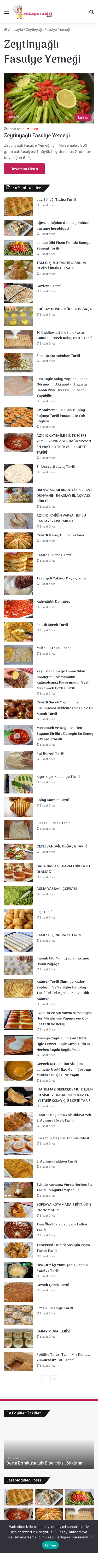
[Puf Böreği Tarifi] (18, 760)
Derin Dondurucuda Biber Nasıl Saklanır (45, 1463)
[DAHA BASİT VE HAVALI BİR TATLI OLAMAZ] (18, 872)
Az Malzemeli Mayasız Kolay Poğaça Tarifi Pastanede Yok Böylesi (61, 415)
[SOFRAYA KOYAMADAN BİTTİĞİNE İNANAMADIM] (18, 1210)
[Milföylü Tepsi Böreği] (18, 655)
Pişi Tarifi (45, 912)
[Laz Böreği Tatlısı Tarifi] (18, 206)
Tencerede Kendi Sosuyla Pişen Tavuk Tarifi (63, 1248)
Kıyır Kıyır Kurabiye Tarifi (58, 777)
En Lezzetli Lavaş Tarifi (56, 467)
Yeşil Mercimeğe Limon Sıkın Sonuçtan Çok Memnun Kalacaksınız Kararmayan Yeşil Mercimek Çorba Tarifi (63, 679)
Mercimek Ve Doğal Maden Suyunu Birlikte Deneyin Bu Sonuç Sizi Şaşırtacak (65, 733)
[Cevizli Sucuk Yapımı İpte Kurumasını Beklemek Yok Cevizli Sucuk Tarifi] (18, 709)
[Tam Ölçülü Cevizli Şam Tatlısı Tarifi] (18, 1230)
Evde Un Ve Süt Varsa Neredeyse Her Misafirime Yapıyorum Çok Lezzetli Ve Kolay (64, 1018)
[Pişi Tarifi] (18, 919)
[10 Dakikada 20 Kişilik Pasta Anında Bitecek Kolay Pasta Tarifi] (18, 339)
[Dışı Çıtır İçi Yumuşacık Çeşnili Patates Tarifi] (18, 1270)
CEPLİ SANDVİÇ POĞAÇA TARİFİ (62, 847)
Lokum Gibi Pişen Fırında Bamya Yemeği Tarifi (63, 246)
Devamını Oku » (24, 169)
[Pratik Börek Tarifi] (18, 632)
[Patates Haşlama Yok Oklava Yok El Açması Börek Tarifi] (18, 1122)
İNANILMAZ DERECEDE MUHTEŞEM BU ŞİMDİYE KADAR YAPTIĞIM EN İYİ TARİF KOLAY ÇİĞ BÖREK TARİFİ (65, 1095)
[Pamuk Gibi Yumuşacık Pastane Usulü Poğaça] (18, 965)
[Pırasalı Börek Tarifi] (18, 830)
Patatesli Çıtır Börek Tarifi (59, 935)
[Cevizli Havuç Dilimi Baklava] (18, 540)
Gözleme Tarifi (49, 286)
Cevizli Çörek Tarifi (53, 1285)
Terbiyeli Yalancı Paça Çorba (61, 579)
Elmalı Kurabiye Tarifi (55, 1308)
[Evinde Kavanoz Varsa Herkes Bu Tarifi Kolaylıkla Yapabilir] (18, 1190)
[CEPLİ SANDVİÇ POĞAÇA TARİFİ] (18, 852)
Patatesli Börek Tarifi (54, 555)
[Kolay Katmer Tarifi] (18, 807)
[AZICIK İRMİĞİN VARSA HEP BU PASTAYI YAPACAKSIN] (18, 521)
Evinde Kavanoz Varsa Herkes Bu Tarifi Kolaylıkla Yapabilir (64, 1188)
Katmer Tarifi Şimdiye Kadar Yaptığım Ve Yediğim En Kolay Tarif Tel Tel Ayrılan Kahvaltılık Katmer (63, 990)
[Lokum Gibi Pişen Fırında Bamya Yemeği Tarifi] (18, 248)
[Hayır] (91, 1536)
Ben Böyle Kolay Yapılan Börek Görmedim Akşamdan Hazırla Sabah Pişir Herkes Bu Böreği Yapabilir (62, 387)
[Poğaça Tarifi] (33, 11)
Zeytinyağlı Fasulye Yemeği (37, 136)
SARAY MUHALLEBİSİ (53, 1332)
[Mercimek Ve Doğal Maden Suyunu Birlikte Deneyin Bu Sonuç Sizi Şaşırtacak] (18, 735)
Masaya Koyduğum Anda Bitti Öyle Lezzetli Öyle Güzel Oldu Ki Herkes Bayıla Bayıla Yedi (63, 1044)
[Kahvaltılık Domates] (18, 608)
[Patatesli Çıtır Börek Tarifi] (18, 942)
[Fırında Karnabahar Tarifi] (18, 362)
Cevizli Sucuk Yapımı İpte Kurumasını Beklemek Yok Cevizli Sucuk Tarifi (65, 708)
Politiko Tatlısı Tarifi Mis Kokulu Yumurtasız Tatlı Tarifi (63, 1358)
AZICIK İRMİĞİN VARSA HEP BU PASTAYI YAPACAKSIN (61, 518)
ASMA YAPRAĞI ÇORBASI (57, 889)
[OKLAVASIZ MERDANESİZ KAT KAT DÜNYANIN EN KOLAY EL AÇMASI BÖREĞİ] (18, 495)
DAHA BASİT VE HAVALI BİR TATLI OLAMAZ (63, 869)
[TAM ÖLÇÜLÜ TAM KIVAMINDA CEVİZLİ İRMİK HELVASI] (18, 270)
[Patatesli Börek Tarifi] (18, 562)
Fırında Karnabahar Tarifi (58, 356)
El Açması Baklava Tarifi (57, 1162)
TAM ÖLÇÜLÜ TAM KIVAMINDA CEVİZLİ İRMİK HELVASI (61, 266)
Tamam (50, 1545)
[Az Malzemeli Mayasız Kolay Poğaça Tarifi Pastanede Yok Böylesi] (18, 417)
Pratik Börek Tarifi (52, 625)
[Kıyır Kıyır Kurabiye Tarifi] (18, 783)
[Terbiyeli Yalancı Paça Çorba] (18, 585)
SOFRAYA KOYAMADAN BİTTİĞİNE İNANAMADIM (64, 1207)
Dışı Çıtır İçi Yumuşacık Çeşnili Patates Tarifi (62, 1268)
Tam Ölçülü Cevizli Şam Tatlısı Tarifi (62, 1227)
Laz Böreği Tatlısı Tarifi (56, 200)
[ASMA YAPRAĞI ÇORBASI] (18, 895)
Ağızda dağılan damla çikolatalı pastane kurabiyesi (63, 226)
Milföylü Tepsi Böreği (55, 648)
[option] (49, 1445)
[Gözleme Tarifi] (18, 293)
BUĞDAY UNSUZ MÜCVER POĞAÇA (64, 309)
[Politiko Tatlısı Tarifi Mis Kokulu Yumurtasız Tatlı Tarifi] (18, 1361)
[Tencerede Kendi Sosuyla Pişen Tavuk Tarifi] (18, 1250)
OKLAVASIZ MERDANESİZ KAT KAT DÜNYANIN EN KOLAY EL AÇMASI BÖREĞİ (64, 495)
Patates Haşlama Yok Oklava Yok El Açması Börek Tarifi (64, 1118)
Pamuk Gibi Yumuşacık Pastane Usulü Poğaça (63, 961)
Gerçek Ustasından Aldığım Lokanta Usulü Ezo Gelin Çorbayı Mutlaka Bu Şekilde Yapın (64, 1069)
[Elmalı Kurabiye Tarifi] (18, 1315)
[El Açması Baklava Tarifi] (18, 1168)
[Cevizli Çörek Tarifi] (18, 1292)
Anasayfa (15, 29)
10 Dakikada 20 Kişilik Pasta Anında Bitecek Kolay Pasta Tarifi (65, 335)
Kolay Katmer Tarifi (53, 800)
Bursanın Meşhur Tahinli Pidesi (63, 1138)
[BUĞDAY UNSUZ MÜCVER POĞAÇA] (18, 316)
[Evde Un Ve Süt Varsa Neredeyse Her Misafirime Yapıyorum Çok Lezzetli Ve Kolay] (18, 1020)
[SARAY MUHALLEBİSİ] (18, 1338)
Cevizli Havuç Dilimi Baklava (60, 535)
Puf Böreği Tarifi (50, 754)
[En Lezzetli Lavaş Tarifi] (18, 473)
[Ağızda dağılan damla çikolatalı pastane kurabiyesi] (18, 228)
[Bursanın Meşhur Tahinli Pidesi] (18, 1145)
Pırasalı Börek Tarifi (54, 823)
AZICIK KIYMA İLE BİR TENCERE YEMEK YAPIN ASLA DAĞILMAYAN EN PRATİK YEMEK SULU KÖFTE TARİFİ (64, 444)
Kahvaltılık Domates (53, 602)
